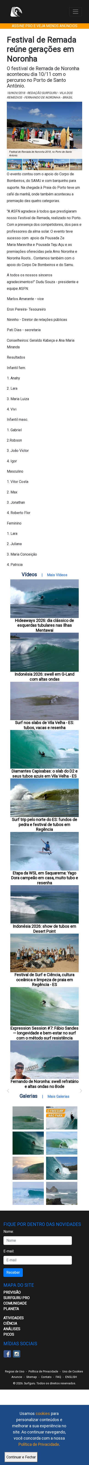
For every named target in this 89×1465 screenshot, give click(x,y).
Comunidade (15, 1303)
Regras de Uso (14, 1371)
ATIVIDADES (13, 1318)
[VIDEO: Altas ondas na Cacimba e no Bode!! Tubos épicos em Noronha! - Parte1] (61, 1168)
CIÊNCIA (10, 1323)
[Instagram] (16, 1353)
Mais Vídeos (57, 575)
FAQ (58, 1377)
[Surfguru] (16, 11)
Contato (46, 1377)
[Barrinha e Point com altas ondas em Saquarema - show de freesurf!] (28, 1143)
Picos (8, 1334)
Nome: (8, 1231)
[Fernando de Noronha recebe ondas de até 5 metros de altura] (61, 1193)
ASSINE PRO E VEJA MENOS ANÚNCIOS (44, 26)
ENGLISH (71, 1377)
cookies (43, 1413)
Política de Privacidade (38, 1444)
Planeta (11, 1309)
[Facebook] (7, 1353)
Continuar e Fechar (21, 1457)
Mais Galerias (58, 1096)
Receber (13, 1272)
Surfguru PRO (16, 1298)
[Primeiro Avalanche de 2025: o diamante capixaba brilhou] (61, 1143)
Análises (11, 1329)
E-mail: (8, 1251)
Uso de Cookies (72, 1371)
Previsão (12, 1292)
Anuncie (16, 1377)
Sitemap (31, 1377)
